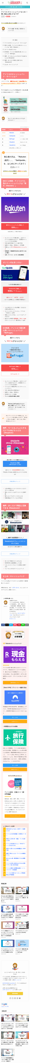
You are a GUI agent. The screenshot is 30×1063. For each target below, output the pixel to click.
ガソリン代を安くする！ (11, 49)
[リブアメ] (15, 3)
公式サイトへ (15, 721)
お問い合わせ (15, 587)
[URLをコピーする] (27, 625)
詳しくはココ (17, 980)
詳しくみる (15, 717)
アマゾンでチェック (15, 816)
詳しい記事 (15, 765)
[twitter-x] (13, 998)
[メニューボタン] (3, 3)
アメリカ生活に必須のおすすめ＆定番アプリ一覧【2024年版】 (15, 864)
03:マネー (8, 16)
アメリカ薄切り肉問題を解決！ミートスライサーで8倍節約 (15, 869)
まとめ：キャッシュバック (11, 64)
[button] (3, 625)
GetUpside (12, 136)
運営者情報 (15, 993)
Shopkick (12, 142)
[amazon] (17, 998)
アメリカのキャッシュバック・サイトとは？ (16, 43)
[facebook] (10, 998)
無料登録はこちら (15, 682)
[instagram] (15, 998)
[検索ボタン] (27, 3)
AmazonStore (12, 983)
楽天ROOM (5, 983)
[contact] (20, 998)
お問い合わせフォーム (8, 989)
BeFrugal (11, 139)
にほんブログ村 (5, 1006)
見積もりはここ (15, 769)
